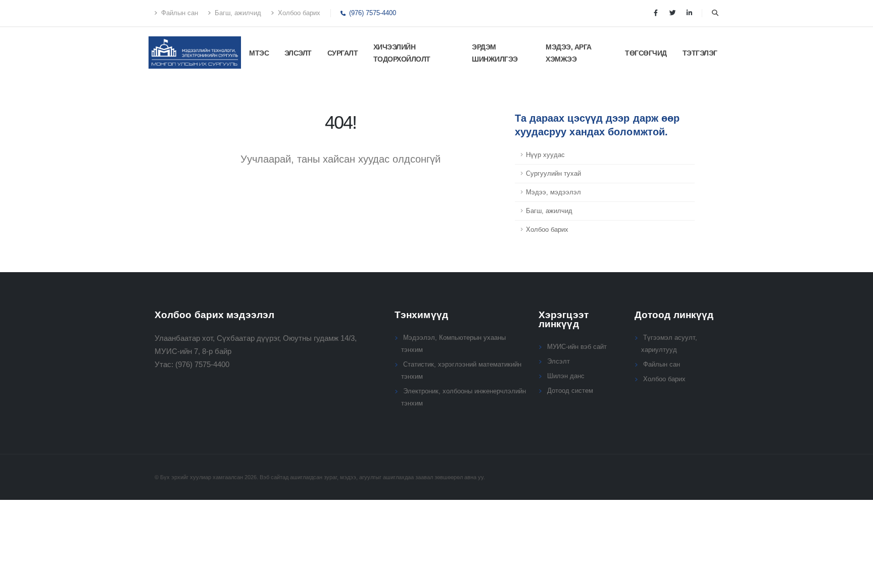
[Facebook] (656, 13)
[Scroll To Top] (855, 552)
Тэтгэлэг (700, 53)
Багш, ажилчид (237, 13)
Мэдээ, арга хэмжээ (569, 53)
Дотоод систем (570, 390)
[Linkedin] (689, 13)
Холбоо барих (298, 13)
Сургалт (342, 53)
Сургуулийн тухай (553, 173)
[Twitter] (672, 13)
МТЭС (259, 53)
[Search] (715, 13)
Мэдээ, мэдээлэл (553, 192)
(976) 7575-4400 (371, 13)
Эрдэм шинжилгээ (495, 53)
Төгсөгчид (646, 53)
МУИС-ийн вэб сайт (577, 346)
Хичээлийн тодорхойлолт (401, 53)
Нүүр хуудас (545, 155)
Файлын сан (178, 13)
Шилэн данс (566, 376)
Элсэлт (298, 53)
